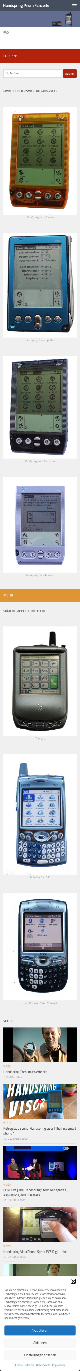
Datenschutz (43, 1365)
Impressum (58, 1365)
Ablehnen (40, 1343)
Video (7, 1066)
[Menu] (74, 5)
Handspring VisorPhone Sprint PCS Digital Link (35, 1252)
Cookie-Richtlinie (24, 1365)
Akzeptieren (40, 1331)
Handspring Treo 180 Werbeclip (25, 1072)
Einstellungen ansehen (40, 1355)
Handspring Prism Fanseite (26, 5)
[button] (73, 1281)
